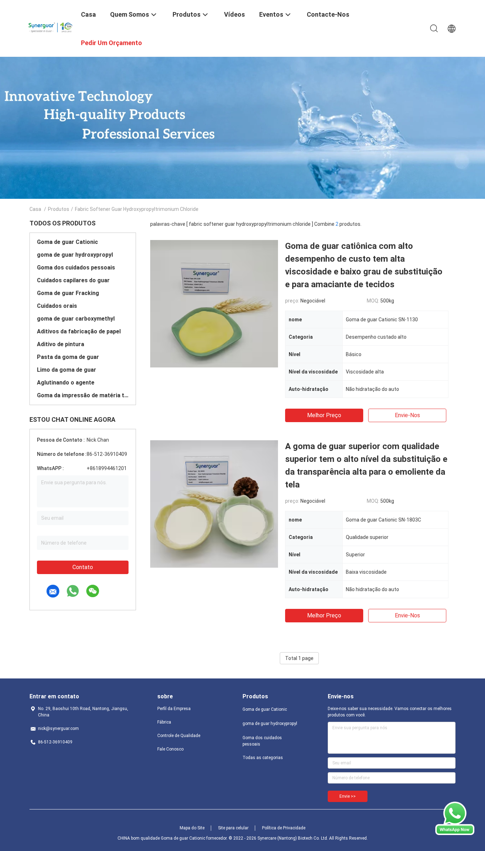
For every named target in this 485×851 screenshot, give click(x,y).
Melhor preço (324, 415)
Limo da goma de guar (66, 369)
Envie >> (347, 796)
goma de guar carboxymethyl (76, 318)
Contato (82, 567)
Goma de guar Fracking (68, 293)
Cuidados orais (57, 305)
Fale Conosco (170, 749)
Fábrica (164, 722)
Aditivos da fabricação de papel (79, 331)
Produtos (58, 209)
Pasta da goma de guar (68, 357)
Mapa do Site (192, 827)
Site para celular (233, 827)
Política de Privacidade (283, 827)
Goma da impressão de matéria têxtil (83, 395)
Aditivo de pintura (60, 344)
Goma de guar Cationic (67, 242)
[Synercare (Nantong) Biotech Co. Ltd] (50, 26)
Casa (35, 209)
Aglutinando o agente (65, 382)
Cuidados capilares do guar (73, 280)
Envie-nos (407, 415)
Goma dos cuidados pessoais (76, 267)
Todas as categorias (263, 757)
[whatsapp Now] (454, 833)
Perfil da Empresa (174, 708)
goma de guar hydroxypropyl (75, 254)
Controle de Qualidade (178, 735)
